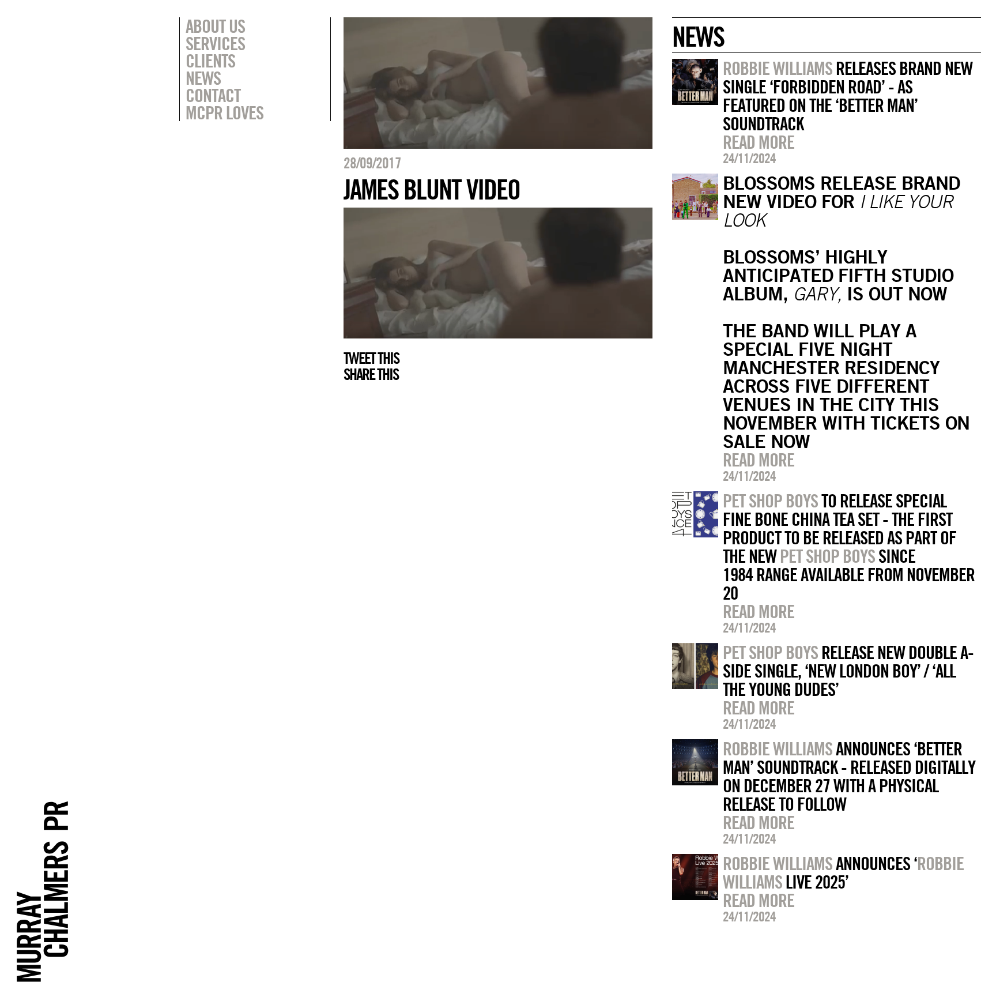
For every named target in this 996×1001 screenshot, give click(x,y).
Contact (213, 95)
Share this (371, 374)
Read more (758, 141)
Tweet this (371, 358)
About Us (215, 25)
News (203, 77)
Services (215, 43)
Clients (210, 60)
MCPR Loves (224, 112)
